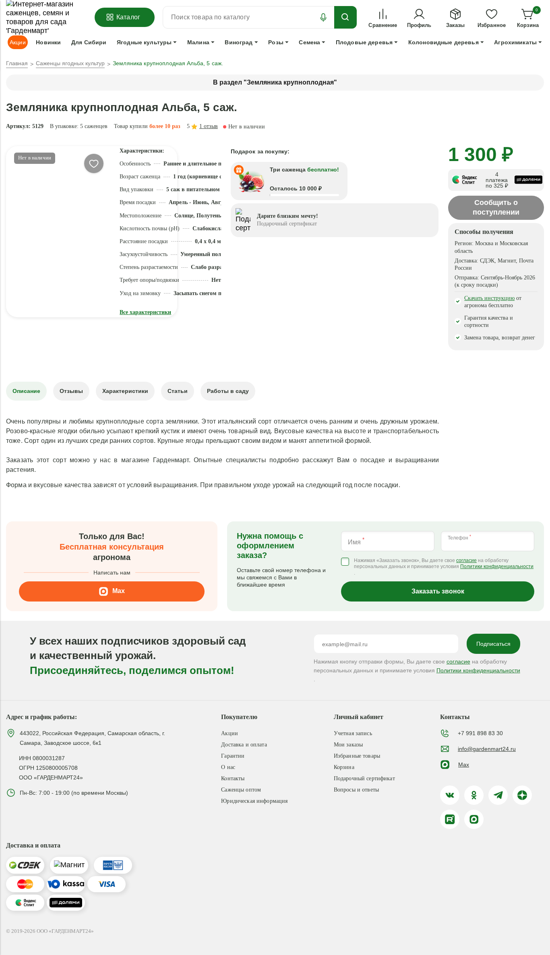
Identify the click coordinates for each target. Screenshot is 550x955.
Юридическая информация (254, 801)
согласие (466, 560)
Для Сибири (88, 42)
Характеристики (125, 391)
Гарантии (232, 756)
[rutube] (449, 819)
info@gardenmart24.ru (487, 749)
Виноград (238, 42)
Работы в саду (228, 391)
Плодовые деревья (364, 42)
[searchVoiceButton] (323, 17)
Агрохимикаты (515, 42)
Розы (275, 42)
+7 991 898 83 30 (480, 733)
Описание (26, 391)
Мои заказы (348, 745)
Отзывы (71, 391)
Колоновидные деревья (443, 42)
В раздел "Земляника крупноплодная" (275, 82)
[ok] (474, 795)
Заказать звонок (437, 591)
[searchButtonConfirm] (345, 17)
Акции (229, 733)
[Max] (474, 819)
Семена (309, 42)
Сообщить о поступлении (496, 207)
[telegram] (498, 795)
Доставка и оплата (244, 745)
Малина (198, 42)
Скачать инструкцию (489, 298)
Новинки (48, 42)
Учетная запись (353, 733)
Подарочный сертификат (364, 778)
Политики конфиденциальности (496, 566)
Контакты (232, 778)
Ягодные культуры (144, 42)
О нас (228, 767)
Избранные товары (357, 756)
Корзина (344, 767)
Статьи (177, 391)
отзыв (208, 126)
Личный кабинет (358, 716)
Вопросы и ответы (356, 790)
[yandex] (522, 795)
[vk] (449, 795)
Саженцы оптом (241, 790)
